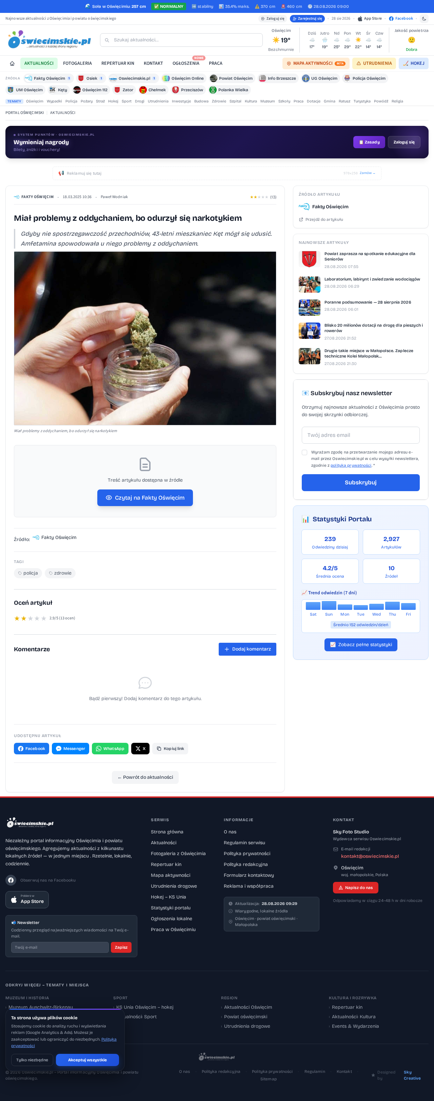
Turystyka (362, 101)
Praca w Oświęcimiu (173, 929)
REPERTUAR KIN (117, 63)
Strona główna (167, 832)
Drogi (139, 101)
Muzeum (267, 101)
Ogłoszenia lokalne (171, 919)
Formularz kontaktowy (249, 875)
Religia (397, 101)
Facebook (35, 748)
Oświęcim (34, 101)
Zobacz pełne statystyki (361, 645)
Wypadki (54, 101)
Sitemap (268, 1079)
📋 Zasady (369, 142)
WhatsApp (113, 748)
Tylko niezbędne (32, 1060)
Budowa (201, 101)
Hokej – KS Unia (168, 897)
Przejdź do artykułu (324, 219)
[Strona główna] (12, 63)
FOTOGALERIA (77, 63)
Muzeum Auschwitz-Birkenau (39, 1007)
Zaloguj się (275, 18)
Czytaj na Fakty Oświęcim (150, 497)
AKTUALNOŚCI (39, 63)
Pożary (87, 101)
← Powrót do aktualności (145, 777)
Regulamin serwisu (244, 843)
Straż (100, 101)
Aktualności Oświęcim (246, 1007)
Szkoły (284, 101)
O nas (230, 832)
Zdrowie (219, 101)
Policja (71, 101)
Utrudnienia (158, 101)
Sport (127, 101)
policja (30, 573)
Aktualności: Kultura (352, 1017)
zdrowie (63, 573)
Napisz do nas (359, 887)
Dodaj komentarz (251, 649)
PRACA (215, 63)
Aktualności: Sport (135, 1017)
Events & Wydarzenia (354, 1026)
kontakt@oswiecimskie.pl (370, 856)
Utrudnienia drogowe (174, 886)
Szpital (235, 101)
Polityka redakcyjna (246, 864)
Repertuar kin (166, 864)
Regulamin (314, 1071)
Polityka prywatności (247, 853)
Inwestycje (181, 101)
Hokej (113, 101)
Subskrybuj (361, 482)
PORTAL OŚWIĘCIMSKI (24, 113)
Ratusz (344, 101)
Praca (298, 101)
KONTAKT (153, 63)
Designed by (399, 1075)
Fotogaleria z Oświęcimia (178, 853)
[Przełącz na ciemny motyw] (424, 18)
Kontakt (344, 1071)
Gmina (329, 101)
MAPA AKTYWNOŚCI (318, 63)
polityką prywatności (351, 465)
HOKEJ (414, 63)
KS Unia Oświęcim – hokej (143, 1007)
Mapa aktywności (170, 875)
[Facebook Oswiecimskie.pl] (10, 880)
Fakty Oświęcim (37, 197)
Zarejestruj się (310, 18)
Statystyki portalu (171, 908)
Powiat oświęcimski (244, 1017)
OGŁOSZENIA (188, 62)
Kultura (251, 101)
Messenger (74, 748)
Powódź (381, 101)
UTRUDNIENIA (377, 63)
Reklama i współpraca (249, 886)
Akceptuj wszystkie (87, 1060)
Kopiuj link (174, 748)
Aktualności (163, 843)
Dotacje (313, 101)
